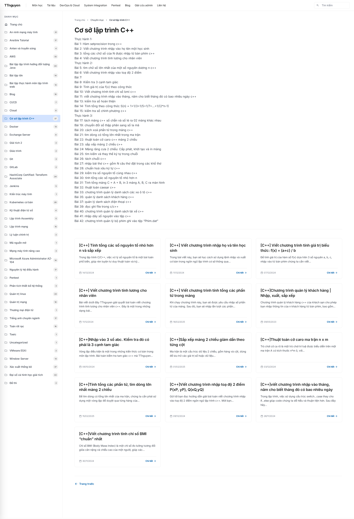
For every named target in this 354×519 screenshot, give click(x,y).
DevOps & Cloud (70, 5)
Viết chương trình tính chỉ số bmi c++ (110, 91)
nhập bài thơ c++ (97, 163)
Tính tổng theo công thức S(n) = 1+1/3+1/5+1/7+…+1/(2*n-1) (127, 106)
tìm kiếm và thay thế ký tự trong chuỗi (111, 154)
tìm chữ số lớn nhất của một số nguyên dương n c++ (119, 68)
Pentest (116, 5)
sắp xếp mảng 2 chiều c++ (104, 144)
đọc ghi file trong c (98, 206)
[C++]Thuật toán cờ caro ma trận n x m (294, 339)
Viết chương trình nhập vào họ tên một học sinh (116, 48)
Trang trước (84, 484)
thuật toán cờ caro (98, 139)
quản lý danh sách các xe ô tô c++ (127, 192)
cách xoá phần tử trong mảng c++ (109, 130)
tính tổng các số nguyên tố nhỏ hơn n (111, 178)
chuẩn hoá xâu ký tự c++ (102, 168)
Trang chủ (13, 24)
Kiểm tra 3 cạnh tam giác (100, 82)
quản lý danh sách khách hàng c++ (109, 197)
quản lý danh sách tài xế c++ (123, 211)
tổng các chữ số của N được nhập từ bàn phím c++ (119, 53)
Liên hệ (161, 5)
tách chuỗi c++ (95, 158)
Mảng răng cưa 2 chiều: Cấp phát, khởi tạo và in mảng (123, 149)
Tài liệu (51, 5)
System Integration (95, 5)
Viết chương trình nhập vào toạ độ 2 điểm (112, 72)
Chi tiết (150, 272)
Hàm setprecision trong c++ (102, 44)
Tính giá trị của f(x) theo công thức (107, 87)
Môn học (37, 5)
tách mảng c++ (94, 120)
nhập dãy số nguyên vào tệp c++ (108, 216)
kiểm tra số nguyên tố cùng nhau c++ (111, 173)
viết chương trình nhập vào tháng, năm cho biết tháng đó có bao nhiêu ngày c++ (140, 96)
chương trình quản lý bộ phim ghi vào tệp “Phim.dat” (121, 221)
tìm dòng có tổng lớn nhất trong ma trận (112, 135)
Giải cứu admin (144, 5)
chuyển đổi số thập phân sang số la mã (112, 125)
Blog (127, 5)
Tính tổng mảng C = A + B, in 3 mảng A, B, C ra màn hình (125, 182)
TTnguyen (12, 5)
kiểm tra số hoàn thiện (100, 101)
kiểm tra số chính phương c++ (105, 111)
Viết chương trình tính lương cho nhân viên (112, 58)
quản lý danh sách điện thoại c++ (108, 202)
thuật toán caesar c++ (100, 187)
